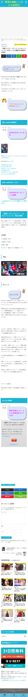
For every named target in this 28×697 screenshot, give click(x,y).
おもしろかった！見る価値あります (13, 431)
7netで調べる (4, 170)
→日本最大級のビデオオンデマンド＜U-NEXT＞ (13, 680)
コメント (3, 512)
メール (2, 531)
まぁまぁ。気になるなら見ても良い (13, 434)
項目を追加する (6, 436)
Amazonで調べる (5, 166)
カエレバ (9, 161)
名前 (2, 526)
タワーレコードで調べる (7, 173)
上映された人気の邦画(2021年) (9, 484)
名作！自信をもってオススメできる (13, 429)
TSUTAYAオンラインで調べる (9, 172)
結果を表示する (14, 444)
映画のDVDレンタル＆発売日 (14, 3)
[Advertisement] (14, 22)
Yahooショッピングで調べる (8, 168)
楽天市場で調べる (5, 164)
